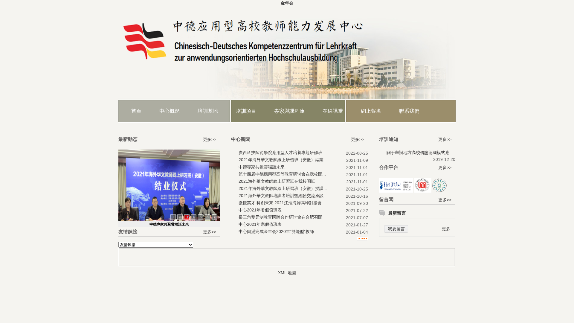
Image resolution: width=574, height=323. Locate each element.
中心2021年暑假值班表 (260, 210)
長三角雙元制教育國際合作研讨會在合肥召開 (280, 217)
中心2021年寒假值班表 (260, 224)
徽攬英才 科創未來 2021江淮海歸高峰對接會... (282, 202)
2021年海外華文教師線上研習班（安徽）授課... (283, 188)
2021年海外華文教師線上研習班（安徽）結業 (281, 159)
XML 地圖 (287, 272)
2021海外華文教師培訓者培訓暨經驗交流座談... (283, 195)
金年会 (287, 3)
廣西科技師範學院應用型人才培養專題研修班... (282, 152)
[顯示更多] (362, 237)
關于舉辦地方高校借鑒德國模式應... (420, 152)
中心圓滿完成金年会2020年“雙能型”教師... (278, 231)
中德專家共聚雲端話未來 (169, 224)
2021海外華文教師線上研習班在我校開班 (277, 181)
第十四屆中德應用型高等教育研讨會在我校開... (282, 174)
